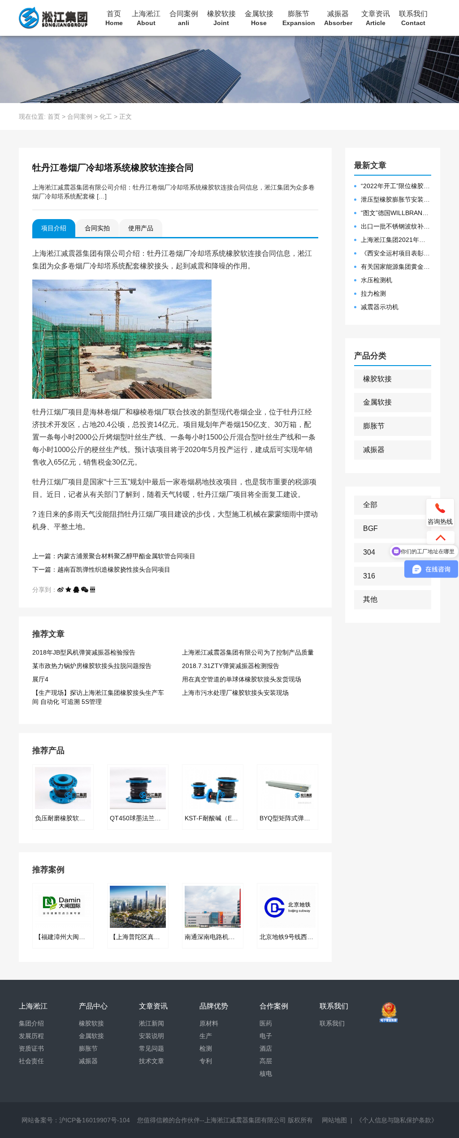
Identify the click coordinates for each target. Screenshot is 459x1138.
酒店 (266, 1048)
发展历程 (31, 1035)
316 (369, 576)
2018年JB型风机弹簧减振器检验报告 (83, 652)
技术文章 (151, 1061)
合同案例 (183, 18)
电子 (266, 1035)
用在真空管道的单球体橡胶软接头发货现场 (241, 679)
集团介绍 (31, 1023)
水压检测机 (376, 280)
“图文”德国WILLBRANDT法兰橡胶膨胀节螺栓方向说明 (396, 212)
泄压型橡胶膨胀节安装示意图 (396, 199)
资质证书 (31, 1048)
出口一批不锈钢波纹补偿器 (396, 226)
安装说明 (151, 1035)
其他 (370, 599)
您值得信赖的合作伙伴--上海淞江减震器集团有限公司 (211, 1120)
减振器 (338, 18)
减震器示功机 (379, 306)
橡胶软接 (221, 18)
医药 (266, 1023)
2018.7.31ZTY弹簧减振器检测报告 (230, 665)
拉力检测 (373, 293)
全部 (370, 505)
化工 (106, 116)
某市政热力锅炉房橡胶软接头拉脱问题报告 (92, 665)
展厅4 (40, 679)
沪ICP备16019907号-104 (94, 1120)
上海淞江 (146, 18)
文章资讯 (375, 18)
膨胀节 (298, 18)
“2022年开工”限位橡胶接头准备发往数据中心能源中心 (396, 186)
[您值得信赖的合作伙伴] (53, 18)
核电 (266, 1073)
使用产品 (140, 228)
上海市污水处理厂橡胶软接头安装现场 (235, 692)
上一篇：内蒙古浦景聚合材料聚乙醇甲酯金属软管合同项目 (113, 556)
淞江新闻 (151, 1023)
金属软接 (259, 18)
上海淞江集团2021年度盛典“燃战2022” (396, 239)
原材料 (208, 1023)
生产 (205, 1035)
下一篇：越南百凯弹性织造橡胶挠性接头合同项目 (101, 569)
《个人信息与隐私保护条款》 (396, 1120)
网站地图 (334, 1120)
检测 (205, 1048)
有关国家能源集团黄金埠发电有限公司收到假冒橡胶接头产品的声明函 (396, 266)
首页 (114, 18)
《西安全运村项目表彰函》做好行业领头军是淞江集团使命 (396, 253)
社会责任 (31, 1061)
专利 (205, 1061)
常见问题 (151, 1048)
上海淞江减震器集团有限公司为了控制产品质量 (248, 652)
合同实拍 (97, 228)
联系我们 (413, 18)
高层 (266, 1061)
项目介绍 (53, 228)
